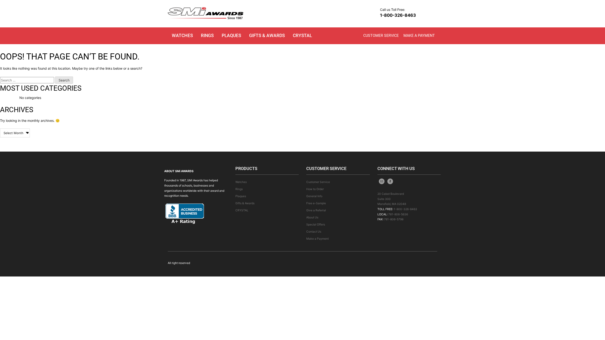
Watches (182, 35)
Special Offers (315, 224)
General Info (314, 196)
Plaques (231, 35)
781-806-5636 (398, 214)
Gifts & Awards (267, 35)
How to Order (315, 189)
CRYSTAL (302, 35)
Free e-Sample (316, 203)
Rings (207, 35)
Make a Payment (419, 35)
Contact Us (313, 231)
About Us (312, 217)
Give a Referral (316, 210)
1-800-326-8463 (398, 15)
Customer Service (381, 35)
